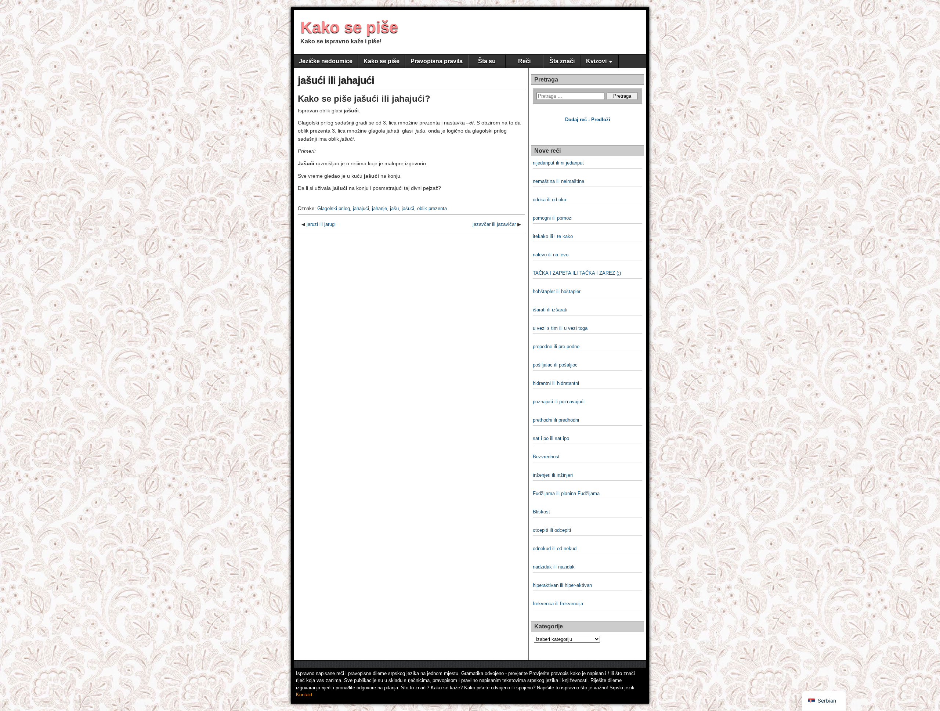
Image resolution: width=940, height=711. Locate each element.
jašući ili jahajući (336, 80)
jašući (408, 208)
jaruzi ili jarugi (321, 224)
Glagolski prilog (333, 208)
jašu (394, 208)
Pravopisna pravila (437, 61)
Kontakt (304, 694)
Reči (524, 61)
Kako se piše (349, 27)
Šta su (487, 61)
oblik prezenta (432, 208)
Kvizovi (596, 61)
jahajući (361, 208)
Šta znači (562, 61)
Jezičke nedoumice (325, 61)
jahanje (379, 208)
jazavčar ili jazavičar (494, 224)
